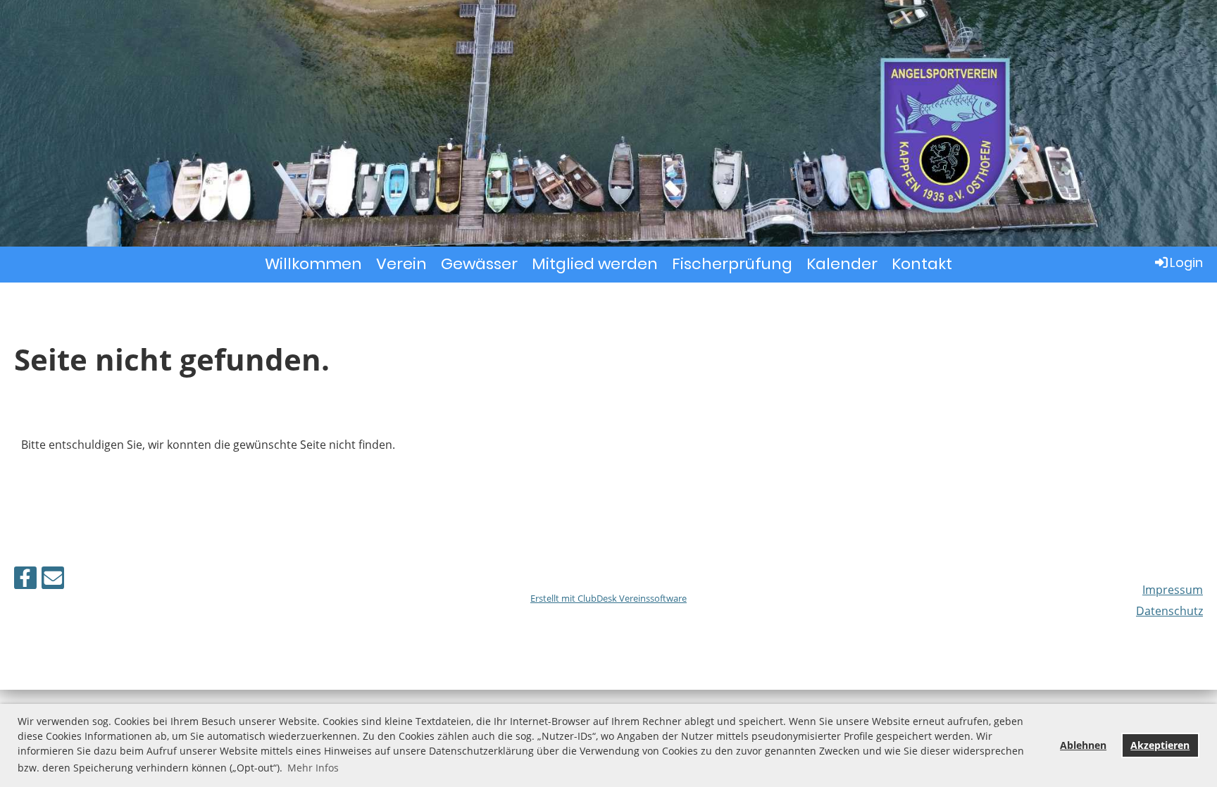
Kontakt (922, 264)
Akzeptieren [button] (1160, 745)
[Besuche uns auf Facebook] (25, 580)
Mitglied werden (595, 264)
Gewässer (479, 264)
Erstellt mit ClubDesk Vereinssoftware (608, 598)
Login (1186, 262)
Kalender (842, 264)
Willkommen (313, 264)
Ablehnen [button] (1083, 745)
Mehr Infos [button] (313, 767)
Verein (401, 264)
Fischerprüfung (732, 264)
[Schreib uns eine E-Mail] (53, 580)
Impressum (1172, 589)
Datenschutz (1169, 611)
